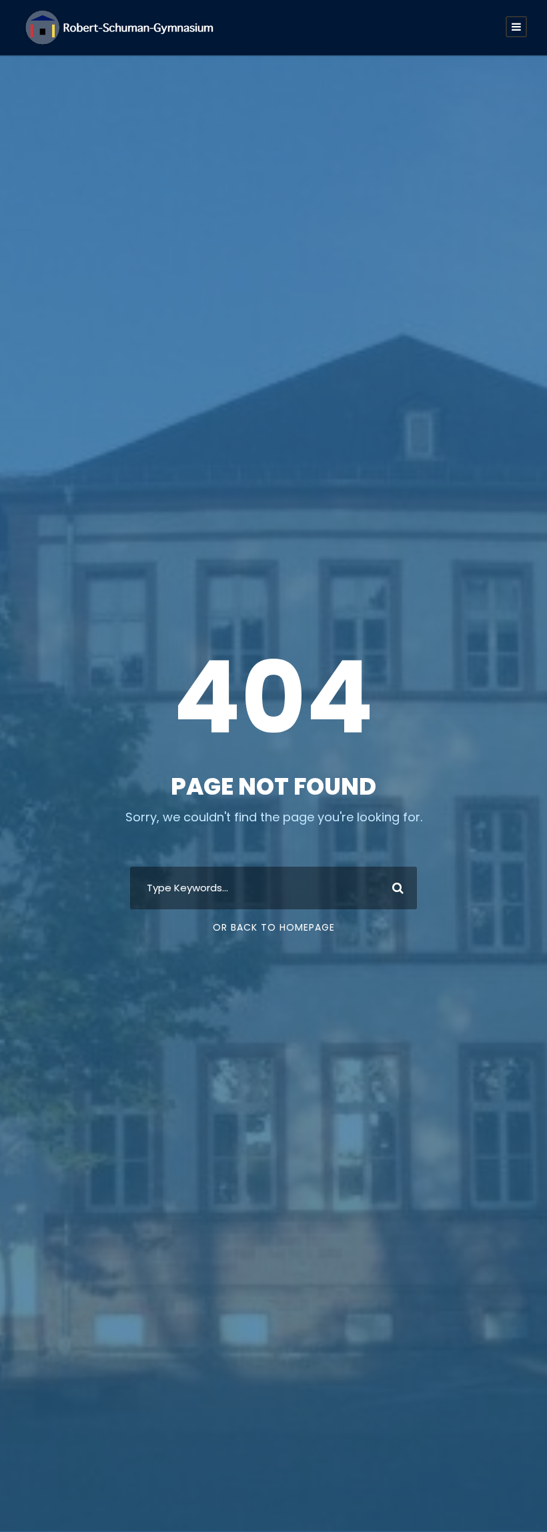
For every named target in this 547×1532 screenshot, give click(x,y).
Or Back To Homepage (274, 927)
